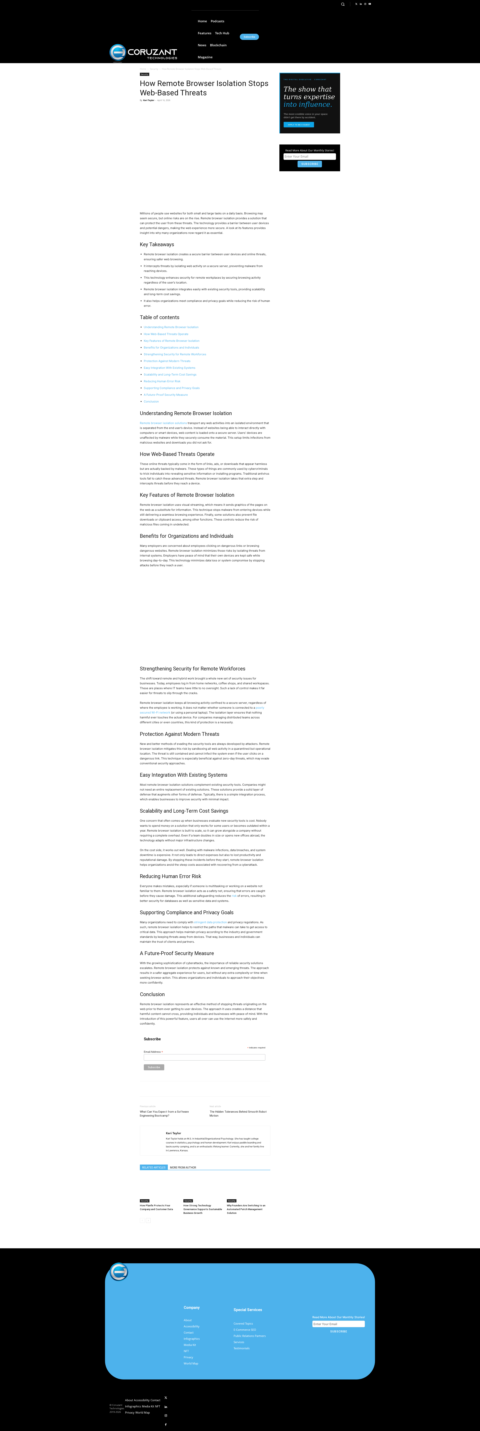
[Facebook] (166, 108)
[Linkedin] (360, 4)
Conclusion (151, 401)
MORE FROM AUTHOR (183, 1167)
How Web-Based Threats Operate (166, 334)
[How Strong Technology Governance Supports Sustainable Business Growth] (203, 1188)
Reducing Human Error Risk (162, 381)
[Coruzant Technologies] (143, 53)
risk (234, 896)
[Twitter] (356, 4)
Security (154, 68)
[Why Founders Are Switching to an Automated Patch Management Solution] (246, 1188)
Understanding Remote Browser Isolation (171, 327)
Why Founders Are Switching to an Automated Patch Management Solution (246, 1209)
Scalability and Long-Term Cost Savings (170, 374)
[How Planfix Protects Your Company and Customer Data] (159, 1188)
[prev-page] (142, 1220)
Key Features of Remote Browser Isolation (172, 341)
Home (143, 68)
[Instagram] (365, 4)
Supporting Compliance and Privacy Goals (172, 388)
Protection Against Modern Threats (167, 361)
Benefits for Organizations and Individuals (171, 347)
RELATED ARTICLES (154, 1167)
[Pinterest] (183, 108)
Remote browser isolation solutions (163, 423)
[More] (201, 108)
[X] (175, 108)
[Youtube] (370, 4)
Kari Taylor (148, 100)
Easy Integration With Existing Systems (169, 368)
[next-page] (148, 1220)
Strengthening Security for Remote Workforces (175, 354)
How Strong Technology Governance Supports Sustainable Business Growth (202, 1209)
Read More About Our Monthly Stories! (309, 150)
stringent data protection (210, 922)
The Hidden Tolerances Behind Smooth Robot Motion (238, 1113)
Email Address (153, 1052)
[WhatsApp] (192, 108)
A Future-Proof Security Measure (166, 394)
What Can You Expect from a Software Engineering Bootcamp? (164, 1113)
